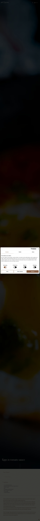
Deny (7, 271)
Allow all (32, 271)
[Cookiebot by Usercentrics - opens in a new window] (31, 249)
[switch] (15, 267)
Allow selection (20, 271)
